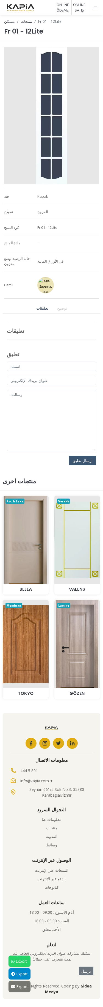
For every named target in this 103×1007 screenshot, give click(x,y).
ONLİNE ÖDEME (63, 7)
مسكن (9, 21)
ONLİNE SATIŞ (79, 7)
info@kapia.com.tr (36, 780)
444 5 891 (29, 770)
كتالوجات (51, 887)
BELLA (26, 589)
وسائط (51, 845)
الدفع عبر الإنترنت (51, 878)
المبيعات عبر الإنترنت (51, 870)
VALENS (77, 589)
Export (21, 961)
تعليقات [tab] (42, 308)
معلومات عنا (52, 819)
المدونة (51, 836)
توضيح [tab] (62, 308)
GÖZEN (77, 693)
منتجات (26, 21)
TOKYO (26, 693)
